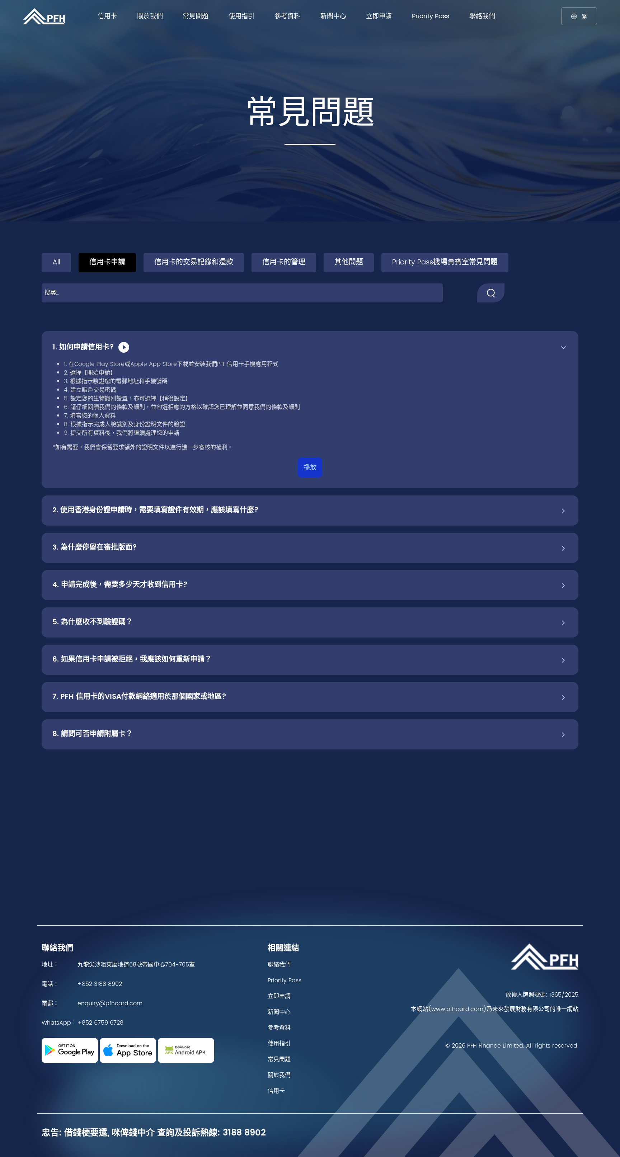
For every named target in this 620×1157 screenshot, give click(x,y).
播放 (310, 467)
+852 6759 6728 (100, 1022)
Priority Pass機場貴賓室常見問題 (445, 262)
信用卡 (107, 16)
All (56, 262)
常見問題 (195, 16)
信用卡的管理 (283, 262)
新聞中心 (333, 16)
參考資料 (287, 16)
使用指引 (241, 16)
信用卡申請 (107, 262)
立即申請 (379, 16)
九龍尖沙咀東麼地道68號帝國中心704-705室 (136, 964)
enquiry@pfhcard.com (110, 1003)
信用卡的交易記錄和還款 (193, 262)
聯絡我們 (482, 16)
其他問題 (348, 262)
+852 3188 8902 (100, 984)
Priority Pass (430, 16)
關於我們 (150, 16)
